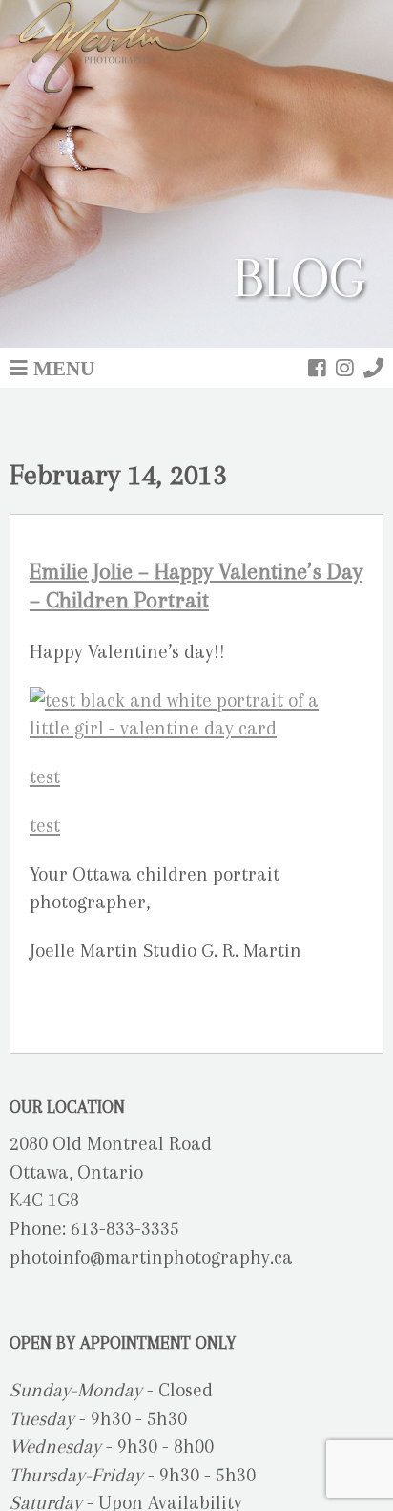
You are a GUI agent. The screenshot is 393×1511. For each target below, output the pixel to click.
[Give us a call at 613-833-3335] (373, 367)
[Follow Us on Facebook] (317, 368)
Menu (63, 367)
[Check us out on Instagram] (345, 368)
